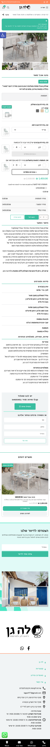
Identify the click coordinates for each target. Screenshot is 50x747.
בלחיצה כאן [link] (8, 271)
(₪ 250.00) (40, 188)
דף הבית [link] (45, 15)
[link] (3, 35)
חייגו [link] (44, 746)
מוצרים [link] (37, 15)
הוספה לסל (32, 217)
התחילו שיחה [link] (26, 407)
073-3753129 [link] (7, 2)
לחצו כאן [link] (26, 362)
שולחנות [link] (30, 15)
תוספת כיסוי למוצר (40, 184)
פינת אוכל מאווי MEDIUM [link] (25, 497)
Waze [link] (7, 746)
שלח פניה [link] (19, 746)
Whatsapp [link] (32, 746)
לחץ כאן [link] (26, 382)
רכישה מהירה (17, 217)
